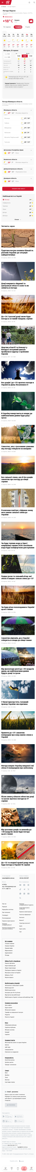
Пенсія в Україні (9, 1017)
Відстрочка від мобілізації (12, 995)
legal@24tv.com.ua (22, 1147)
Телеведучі (5, 915)
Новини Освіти (10, 1040)
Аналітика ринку (9, 1060)
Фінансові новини (10, 1010)
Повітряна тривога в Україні (13, 970)
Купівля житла (9, 1062)
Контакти (21, 917)
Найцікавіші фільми (11, 1025)
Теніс (6, 1077)
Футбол (7, 1075)
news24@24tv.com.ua (8, 878)
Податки (7, 1014)
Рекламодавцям (6, 918)
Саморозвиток (9, 1049)
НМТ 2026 (7, 1047)
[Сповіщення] (29, 2)
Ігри (20, 931)
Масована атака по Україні (12, 972)
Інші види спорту (10, 1082)
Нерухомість (9, 1058)
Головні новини (9, 943)
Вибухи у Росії (9, 975)
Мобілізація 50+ (9, 988)
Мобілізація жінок (10, 990)
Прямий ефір (9, 948)
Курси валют (8, 1007)
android (7, 1116)
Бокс (6, 1073)
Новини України (9, 946)
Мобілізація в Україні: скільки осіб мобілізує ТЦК (19, 997)
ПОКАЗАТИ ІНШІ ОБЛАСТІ (18, 188)
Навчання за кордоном (11, 1052)
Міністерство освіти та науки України (15, 1042)
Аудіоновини (8, 953)
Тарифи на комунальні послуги (14, 1012)
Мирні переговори (10, 968)
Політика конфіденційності (7, 924)
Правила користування (8, 921)
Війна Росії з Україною (12, 961)
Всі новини (8, 941)
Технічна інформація (24, 914)
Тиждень (18, 27)
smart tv (7, 1121)
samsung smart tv (19, 1121)
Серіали (7, 1034)
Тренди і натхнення (10, 1064)
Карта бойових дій (10, 965)
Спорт (7, 1070)
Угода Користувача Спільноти (24, 908)
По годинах (7, 27)
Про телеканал (6, 912)
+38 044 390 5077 (24, 878)
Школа (7, 1045)
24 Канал (3, 6)
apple (19, 1116)
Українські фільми (10, 1027)
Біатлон (7, 1080)
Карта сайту (22, 929)
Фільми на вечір (9, 1029)
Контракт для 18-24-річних (12, 992)
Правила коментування (25, 911)
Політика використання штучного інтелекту (8, 928)
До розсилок (11, 1105)
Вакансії (21, 920)
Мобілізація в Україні (12, 983)
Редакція (4, 906)
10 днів (27, 27)
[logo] (8, 2)
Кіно (6, 1023)
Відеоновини (8, 950)
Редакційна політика (7, 909)
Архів (20, 926)
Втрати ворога (9, 977)
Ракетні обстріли (10, 963)
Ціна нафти (8, 1005)
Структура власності (24, 923)
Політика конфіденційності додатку (26, 904)
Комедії (7, 1032)
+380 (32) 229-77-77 (12, 1145)
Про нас (4, 903)
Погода (7, 955)
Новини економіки (11, 1003)
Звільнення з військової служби (14, 985)
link (20, 884)
